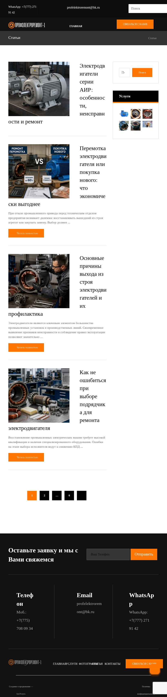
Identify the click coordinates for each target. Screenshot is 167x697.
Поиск (142, 72)
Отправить (144, 554)
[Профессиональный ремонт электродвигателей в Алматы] (26, 25)
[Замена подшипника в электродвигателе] (136, 114)
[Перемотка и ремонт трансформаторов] (147, 124)
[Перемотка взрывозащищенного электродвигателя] (136, 126)
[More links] (92, 26)
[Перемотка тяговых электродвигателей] (147, 114)
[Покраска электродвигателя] (124, 114)
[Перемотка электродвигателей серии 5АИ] (124, 126)
